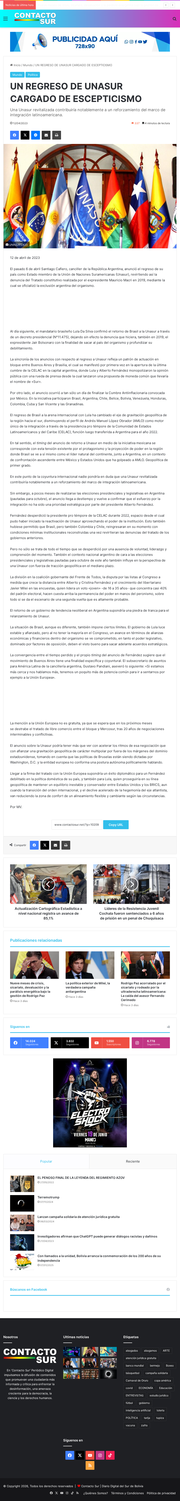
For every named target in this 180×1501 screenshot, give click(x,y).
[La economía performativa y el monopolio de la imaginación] (108, 1351)
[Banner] (90, 41)
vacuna (130, 1425)
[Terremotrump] (22, 1203)
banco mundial (135, 1365)
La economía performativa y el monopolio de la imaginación (78, 5)
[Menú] (5, 20)
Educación (165, 1388)
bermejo (155, 1365)
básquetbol (132, 1373)
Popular (46, 1161)
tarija (147, 1417)
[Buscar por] (174, 20)
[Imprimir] (56, 135)
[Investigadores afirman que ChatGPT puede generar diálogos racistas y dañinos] (22, 1242)
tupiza (160, 1417)
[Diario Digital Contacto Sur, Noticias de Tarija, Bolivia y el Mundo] (35, 18)
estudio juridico (159, 1395)
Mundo (28, 65)
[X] (25, 135)
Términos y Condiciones (127, 1493)
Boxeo (170, 1365)
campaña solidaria (157, 1373)
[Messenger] (35, 135)
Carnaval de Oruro (137, 1380)
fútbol (129, 1403)
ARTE (166, 1350)
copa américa (162, 1380)
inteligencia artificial (138, 1410)
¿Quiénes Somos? (95, 1493)
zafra (144, 1425)
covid (129, 1388)
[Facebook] (14, 135)
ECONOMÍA (146, 1388)
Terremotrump (48, 1197)
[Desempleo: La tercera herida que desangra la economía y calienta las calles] (108, 1363)
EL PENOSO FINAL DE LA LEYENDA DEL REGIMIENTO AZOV (81, 1177)
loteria (160, 1410)
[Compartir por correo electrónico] (46, 135)
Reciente (133, 1161)
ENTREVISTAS (135, 1395)
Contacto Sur (90, 1486)
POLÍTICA (132, 1417)
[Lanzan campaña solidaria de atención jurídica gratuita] (22, 1223)
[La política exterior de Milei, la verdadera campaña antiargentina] (90, 965)
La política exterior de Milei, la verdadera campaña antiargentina (88, 987)
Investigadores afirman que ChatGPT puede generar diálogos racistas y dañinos (97, 1236)
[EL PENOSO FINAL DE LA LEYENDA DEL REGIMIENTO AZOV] (22, 1184)
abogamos (150, 1350)
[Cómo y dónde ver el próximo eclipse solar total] (108, 1374)
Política (33, 74)
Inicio (17, 65)
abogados (132, 1350)
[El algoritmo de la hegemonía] (71, 1351)
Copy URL (116, 825)
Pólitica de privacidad (161, 1493)
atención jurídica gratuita (141, 1358)
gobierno (144, 1403)
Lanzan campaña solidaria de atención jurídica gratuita (79, 1217)
